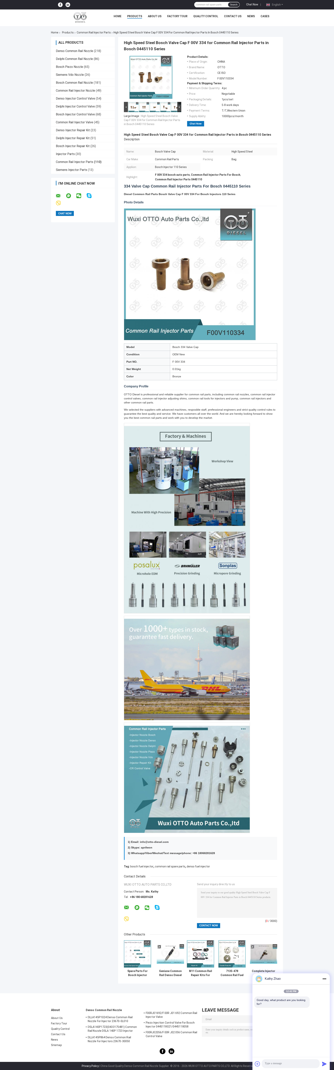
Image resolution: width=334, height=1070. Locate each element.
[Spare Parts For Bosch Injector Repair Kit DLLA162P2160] (137, 954)
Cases (265, 16)
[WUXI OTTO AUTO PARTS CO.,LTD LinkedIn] (67, 4)
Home (117, 16)
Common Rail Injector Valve (74, 122)
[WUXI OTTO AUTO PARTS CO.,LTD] (80, 17)
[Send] (324, 1064)
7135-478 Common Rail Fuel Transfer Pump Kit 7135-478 (232, 973)
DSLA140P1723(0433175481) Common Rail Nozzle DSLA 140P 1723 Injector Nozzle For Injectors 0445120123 (112, 1029)
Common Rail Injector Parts (94, 32)
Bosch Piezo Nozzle (69, 67)
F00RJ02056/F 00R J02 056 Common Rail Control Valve (171, 1034)
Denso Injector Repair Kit (73, 130)
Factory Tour (177, 16)
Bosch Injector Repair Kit (73, 146)
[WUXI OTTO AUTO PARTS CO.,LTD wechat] (81, 196)
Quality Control (205, 16)
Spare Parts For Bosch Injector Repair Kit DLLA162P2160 (137, 973)
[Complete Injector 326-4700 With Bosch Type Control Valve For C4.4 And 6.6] (263, 954)
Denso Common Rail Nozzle (74, 51)
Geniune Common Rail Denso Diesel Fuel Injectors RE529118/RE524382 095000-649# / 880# (170, 973)
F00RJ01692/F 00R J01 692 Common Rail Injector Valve (171, 1014)
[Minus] (324, 978)
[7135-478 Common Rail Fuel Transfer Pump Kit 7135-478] (232, 954)
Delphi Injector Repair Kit (73, 138)
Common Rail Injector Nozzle (75, 90)
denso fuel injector (198, 866)
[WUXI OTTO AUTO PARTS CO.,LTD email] (61, 196)
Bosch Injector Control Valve (75, 114)
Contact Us (232, 16)
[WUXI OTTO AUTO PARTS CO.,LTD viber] (61, 203)
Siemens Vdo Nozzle (70, 75)
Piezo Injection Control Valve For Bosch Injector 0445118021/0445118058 (170, 1024)
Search (234, 4)
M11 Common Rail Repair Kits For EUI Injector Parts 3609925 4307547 (200, 973)
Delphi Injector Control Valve (75, 106)
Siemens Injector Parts (71, 170)
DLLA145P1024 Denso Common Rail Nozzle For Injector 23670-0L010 (110, 1019)
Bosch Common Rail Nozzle (74, 82)
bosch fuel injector (141, 866)
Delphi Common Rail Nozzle (74, 59)
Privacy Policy (90, 1065)
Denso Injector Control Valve (75, 98)
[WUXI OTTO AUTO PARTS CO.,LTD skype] (91, 196)
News (251, 16)
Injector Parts (65, 154)
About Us (154, 16)
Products (134, 16)
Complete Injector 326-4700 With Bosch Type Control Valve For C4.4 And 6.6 (263, 973)
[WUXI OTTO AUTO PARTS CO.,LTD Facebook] (60, 4)
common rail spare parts (170, 866)
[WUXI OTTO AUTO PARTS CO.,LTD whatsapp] (71, 196)
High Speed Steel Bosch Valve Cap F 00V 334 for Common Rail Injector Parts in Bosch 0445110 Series (152, 120)
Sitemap (56, 1045)
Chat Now (252, 4)
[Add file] (257, 1064)
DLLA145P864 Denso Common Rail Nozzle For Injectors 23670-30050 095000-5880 (109, 1040)
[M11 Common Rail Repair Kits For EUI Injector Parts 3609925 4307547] (200, 954)
